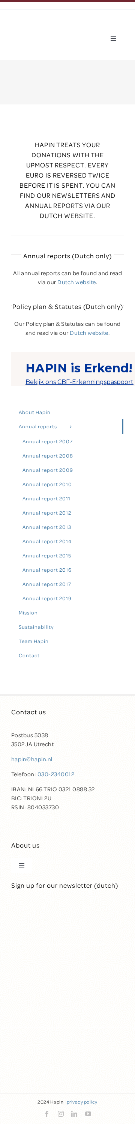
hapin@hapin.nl (31, 759)
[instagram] (61, 1114)
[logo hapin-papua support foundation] (43, 28)
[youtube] (88, 1114)
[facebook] (47, 1114)
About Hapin (35, 412)
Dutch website (76, 282)
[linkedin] (74, 1114)
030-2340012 (56, 774)
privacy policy (82, 1102)
